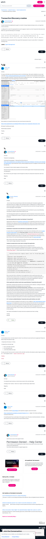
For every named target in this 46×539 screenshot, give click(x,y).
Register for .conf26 (12, 469)
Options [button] (42, 11)
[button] (44, 15)
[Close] (33, 533)
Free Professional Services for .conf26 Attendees (14, 495)
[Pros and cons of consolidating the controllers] (44, 59)
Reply (42, 51)
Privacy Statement (5, 536)
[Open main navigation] (44, 2)
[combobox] (16, 5)
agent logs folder (37, 237)
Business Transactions (23, 221)
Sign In (40, 2)
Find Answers (4, 10)
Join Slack (35, 468)
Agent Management (10, 44)
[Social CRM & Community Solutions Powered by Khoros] (42, 522)
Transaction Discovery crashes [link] (9, 11)
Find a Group (12, 485)
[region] (17, 535)
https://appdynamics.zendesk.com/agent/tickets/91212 (16, 413)
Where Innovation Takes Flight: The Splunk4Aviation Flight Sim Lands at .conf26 (21, 509)
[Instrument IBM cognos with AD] (42, 59)
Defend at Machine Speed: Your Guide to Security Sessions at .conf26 (19, 502)
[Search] (29, 6)
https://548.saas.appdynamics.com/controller (16, 75)
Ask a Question (39, 5)
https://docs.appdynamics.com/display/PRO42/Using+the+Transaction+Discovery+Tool (20, 123)
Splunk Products (11, 10)
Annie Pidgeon (15, 410)
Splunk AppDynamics (21, 10)
